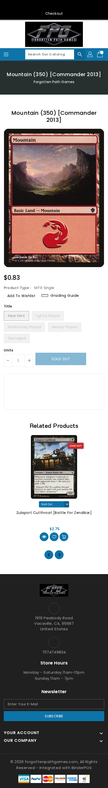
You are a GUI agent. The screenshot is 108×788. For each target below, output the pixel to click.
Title (8, 306)
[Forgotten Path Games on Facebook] (30, 5)
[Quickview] (44, 536)
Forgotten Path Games (54, 81)
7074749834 (54, 652)
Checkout (54, 13)
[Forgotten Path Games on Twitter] (39, 5)
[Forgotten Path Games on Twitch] (68, 5)
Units (9, 350)
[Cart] (100, 54)
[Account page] (90, 54)
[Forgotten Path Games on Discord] (59, 5)
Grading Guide (64, 295)
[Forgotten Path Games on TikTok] (78, 5)
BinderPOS (82, 767)
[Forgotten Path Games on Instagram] (49, 5)
